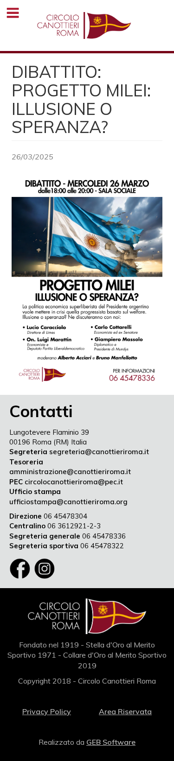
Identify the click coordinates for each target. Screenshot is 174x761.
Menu (13, 13)
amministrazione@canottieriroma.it (70, 471)
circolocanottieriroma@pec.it (74, 481)
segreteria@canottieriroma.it (99, 451)
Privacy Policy (46, 711)
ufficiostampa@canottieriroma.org (68, 501)
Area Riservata (125, 711)
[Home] (84, 25)
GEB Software (110, 742)
